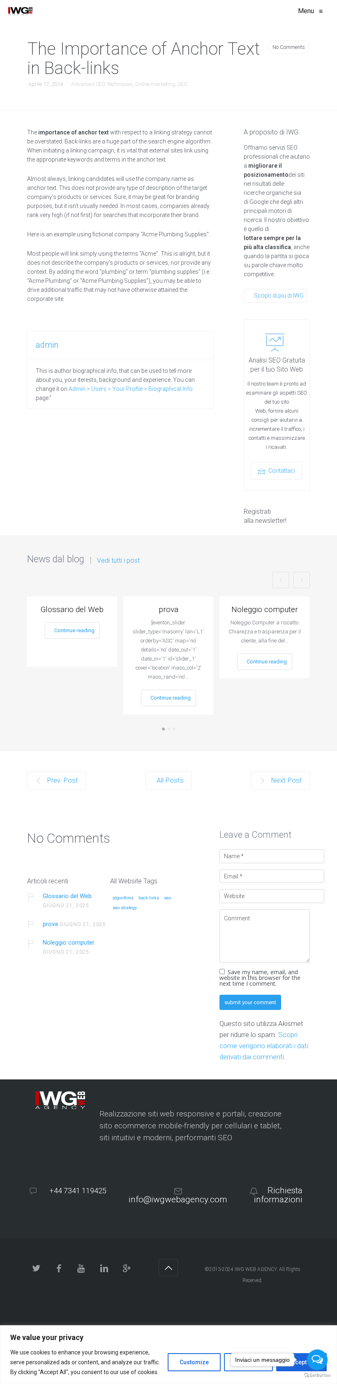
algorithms (123, 898)
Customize (194, 1362)
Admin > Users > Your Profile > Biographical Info (131, 389)
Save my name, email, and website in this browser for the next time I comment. (259, 977)
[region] (168, 1354)
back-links (148, 898)
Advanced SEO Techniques (102, 84)
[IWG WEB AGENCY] (20, 11)
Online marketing (155, 84)
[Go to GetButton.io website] (317, 1375)
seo (167, 898)
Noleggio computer (264, 609)
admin (47, 345)
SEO (182, 84)
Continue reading (74, 630)
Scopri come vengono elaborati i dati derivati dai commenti (263, 1045)
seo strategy (125, 908)
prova (168, 609)
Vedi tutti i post (118, 560)
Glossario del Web (72, 609)
